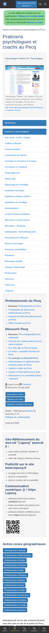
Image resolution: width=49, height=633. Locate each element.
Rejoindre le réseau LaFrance (19, 404)
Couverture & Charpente (16, 167)
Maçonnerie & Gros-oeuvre (17, 220)
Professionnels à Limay (14, 585)
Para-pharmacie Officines (16, 238)
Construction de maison (16, 155)
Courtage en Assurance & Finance (21, 161)
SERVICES (10, 123)
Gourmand (34, 630)
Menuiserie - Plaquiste (15, 226)
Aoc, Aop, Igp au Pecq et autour (23, 348)
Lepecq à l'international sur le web (24, 372)
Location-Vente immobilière (17, 214)
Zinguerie (9, 291)
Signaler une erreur (15, 399)
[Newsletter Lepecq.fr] (39, 4)
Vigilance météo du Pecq (20, 368)
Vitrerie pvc (10, 285)
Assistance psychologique (17, 131)
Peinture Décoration (14, 243)
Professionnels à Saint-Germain (18, 555)
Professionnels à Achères (15, 610)
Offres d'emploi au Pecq (19, 323)
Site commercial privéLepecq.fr (26, 4)
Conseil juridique (13, 149)
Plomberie (9, 255)
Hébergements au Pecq (30, 306)
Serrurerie (9, 279)
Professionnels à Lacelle (15, 590)
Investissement (12, 208)
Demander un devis (15, 394)
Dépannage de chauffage (16, 185)
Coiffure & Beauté (13, 143)
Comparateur (15, 630)
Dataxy (30, 411)
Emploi (24, 630)
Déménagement (12, 173)
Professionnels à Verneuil (15, 565)
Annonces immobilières (16, 249)
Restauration (11, 273)
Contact (44, 630)
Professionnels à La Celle (15, 605)
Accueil (5, 630)
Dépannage (10, 179)
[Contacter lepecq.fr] (45, 4)
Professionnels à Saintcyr (15, 550)
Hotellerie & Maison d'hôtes (17, 196)
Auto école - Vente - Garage (17, 137)
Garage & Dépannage (15, 267)
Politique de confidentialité (31, 16)
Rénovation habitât (13, 261)
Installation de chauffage (16, 202)
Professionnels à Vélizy (14, 570)
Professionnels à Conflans (15, 600)
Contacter (26, 384)
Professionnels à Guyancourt (16, 595)
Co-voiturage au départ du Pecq (23, 358)
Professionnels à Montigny (15, 575)
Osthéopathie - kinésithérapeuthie (20, 232)
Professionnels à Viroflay (15, 560)
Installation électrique (14, 190)
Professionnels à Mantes (15, 580)
